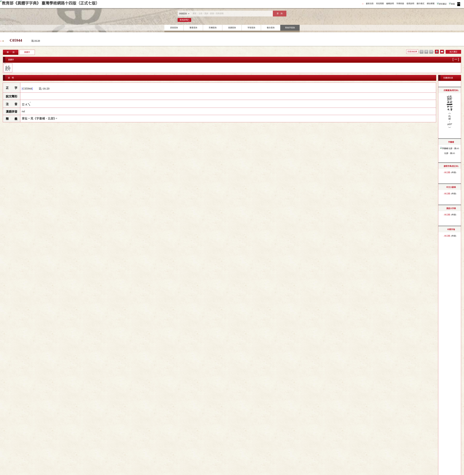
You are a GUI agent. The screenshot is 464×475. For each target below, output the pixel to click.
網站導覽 (431, 4)
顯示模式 (420, 4)
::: (362, 4)
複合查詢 (271, 28)
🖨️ (437, 52)
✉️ (442, 52)
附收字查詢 (290, 28)
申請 (454, 172)
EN (458, 4)
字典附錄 (400, 4)
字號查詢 (251, 28)
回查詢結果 (412, 52)
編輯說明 (390, 4)
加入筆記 (453, 52)
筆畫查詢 (193, 28)
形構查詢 (213, 28)
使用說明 (410, 4)
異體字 (27, 52)
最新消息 (370, 4)
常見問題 (380, 4)
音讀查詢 (232, 28)
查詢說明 (183, 20)
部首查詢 (174, 28)
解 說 (10, 52)
